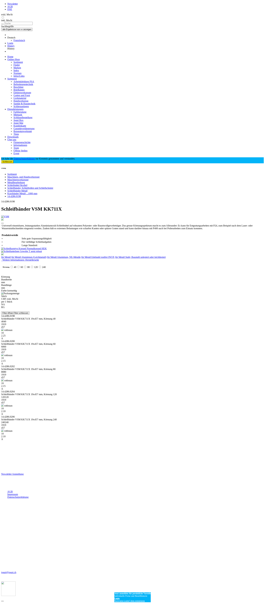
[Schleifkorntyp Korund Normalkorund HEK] (132, 248)
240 (44, 267)
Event (16, 153)
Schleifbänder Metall (17, 190)
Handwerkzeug (20, 101)
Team (16, 148)
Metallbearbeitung (16, 182)
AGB (10, 6)
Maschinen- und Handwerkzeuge (23, 177)
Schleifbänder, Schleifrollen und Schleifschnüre (30, 188)
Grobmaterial (19, 98)
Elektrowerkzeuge (22, 92)
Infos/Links (19, 76)
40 (15, 267)
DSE (9, 9)
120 (36, 267)
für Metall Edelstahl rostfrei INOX (98, 257)
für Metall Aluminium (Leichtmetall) (28, 257)
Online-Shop (13, 59)
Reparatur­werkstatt (22, 131)
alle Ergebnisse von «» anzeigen (16, 29)
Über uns (11, 139)
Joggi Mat (18, 123)
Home (10, 56)
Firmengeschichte (22, 142)
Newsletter (12, 3)
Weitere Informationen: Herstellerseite (20, 260)
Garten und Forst (21, 95)
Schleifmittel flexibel (17, 185)
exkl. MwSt (7, 14)
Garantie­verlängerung (24, 128)
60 (22, 267)
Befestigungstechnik (23, 84)
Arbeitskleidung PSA (23, 81)
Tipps (16, 134)
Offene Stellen (20, 150)
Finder (16, 65)
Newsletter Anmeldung (12, 474)
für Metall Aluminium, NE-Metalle (64, 257)
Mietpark (17, 114)
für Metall (6, 257)
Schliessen (7, 162)
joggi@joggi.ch (8, 572)
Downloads (13, 137)
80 (28, 267)
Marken (17, 67)
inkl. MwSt (6, 20)
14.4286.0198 (14, 196)
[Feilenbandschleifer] (132, 254)
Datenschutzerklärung (24, 158)
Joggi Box (18, 120)
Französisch (19, 40)
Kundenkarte (19, 125)
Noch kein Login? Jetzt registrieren (129, 601)
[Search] (2, 24)
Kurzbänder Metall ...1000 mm (22, 193)
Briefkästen (19, 89)
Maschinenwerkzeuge (18, 179)
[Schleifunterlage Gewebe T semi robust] (132, 251)
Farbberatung (19, 112)
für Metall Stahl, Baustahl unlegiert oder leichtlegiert (140, 257)
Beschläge (18, 87)
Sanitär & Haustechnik (24, 103)
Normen (17, 73)
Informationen (20, 145)
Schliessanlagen (21, 106)
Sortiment (18, 62)
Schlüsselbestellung (22, 117)
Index (16, 70)
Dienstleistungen (15, 109)
